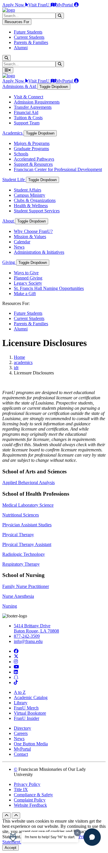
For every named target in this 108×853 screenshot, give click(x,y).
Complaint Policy (30, 799)
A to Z (20, 692)
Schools (21, 153)
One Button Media (31, 743)
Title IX (21, 789)
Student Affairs (27, 189)
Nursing (9, 606)
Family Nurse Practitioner (25, 586)
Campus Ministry (29, 195)
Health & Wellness (31, 205)
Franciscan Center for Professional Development (58, 169)
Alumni (21, 47)
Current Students (29, 37)
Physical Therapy (18, 534)
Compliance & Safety (33, 794)
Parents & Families (31, 42)
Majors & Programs (32, 143)
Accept (10, 847)
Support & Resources (33, 164)
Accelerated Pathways (34, 159)
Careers (21, 733)
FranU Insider (26, 718)
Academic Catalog (31, 697)
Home (19, 357)
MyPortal (65, 4)
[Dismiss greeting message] (77, 832)
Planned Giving (28, 277)
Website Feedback (30, 805)
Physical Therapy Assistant (26, 544)
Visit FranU (39, 4)
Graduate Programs (31, 148)
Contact (21, 754)
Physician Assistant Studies (27, 524)
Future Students (28, 32)
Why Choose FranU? (33, 231)
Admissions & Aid (19, 86)
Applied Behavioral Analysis (28, 482)
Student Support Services (37, 210)
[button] (92, 837)
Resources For (17, 22)
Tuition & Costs (28, 117)
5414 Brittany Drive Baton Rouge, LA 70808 (36, 628)
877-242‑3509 (27, 636)
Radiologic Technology (23, 554)
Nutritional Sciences (20, 514)
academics (23, 362)
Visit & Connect (28, 96)
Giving (9, 262)
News (19, 246)
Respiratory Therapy (21, 564)
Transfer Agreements (33, 107)
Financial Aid (26, 112)
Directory (22, 728)
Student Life (14, 179)
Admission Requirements (37, 102)
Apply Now (13, 4)
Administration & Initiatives (39, 252)
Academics (13, 132)
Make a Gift (25, 293)
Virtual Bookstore (30, 713)
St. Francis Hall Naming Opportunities (49, 288)
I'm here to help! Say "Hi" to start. (50, 837)
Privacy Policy (27, 784)
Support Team (26, 122)
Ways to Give (26, 272)
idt (16, 367)
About (8, 220)
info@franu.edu (28, 641)
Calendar (22, 241)
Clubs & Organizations (35, 200)
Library (20, 702)
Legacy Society (28, 283)
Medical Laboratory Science (28, 505)
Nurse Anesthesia (18, 596)
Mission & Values (30, 236)
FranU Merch (26, 707)
